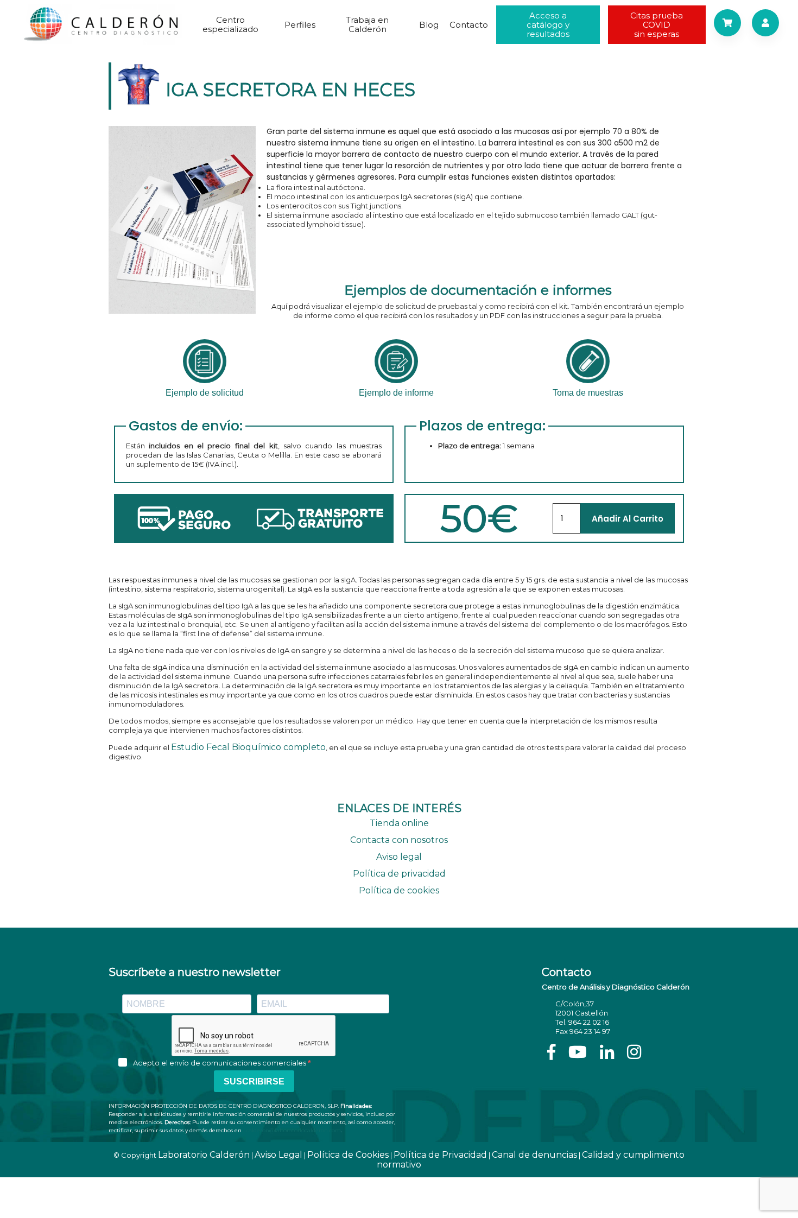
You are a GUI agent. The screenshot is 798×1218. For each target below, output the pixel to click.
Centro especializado (230, 24)
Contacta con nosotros (399, 840)
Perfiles (299, 25)
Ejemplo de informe (396, 392)
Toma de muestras (588, 392)
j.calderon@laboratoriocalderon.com (292, 1130)
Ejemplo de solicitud (205, 392)
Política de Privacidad (440, 1155)
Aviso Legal (278, 1155)
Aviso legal (399, 857)
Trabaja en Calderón (367, 24)
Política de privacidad (399, 873)
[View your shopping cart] (727, 22)
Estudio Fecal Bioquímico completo (248, 747)
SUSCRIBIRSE (254, 1081)
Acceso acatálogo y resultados (548, 24)
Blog (429, 25)
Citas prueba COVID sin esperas (656, 24)
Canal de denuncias (534, 1155)
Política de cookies (399, 890)
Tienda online (399, 823)
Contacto (468, 25)
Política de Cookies (348, 1155)
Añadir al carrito (627, 518)
